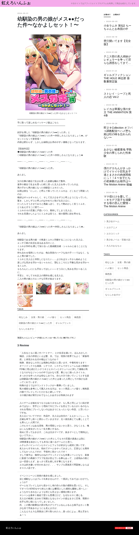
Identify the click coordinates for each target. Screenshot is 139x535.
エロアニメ (111, 227)
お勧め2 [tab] (116, 14)
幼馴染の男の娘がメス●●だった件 (35, 323)
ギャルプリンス (63, 323)
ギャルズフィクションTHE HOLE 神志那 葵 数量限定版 (117, 78)
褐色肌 (77, 317)
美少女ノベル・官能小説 (118, 240)
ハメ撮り (52, 317)
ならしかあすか (26, 329)
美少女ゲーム (112, 221)
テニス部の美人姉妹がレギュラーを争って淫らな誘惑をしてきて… (117, 59)
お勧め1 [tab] (107, 14)
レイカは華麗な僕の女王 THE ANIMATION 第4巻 (118, 112)
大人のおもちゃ (114, 246)
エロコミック (112, 233)
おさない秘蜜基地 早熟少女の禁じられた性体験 (118, 153)
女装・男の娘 (37, 317)
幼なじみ (23, 317)
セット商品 (65, 317)
